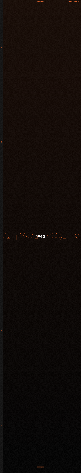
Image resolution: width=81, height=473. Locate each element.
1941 (1, 47)
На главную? (40, 467)
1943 (1, 236)
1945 (1, 425)
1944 (1, 331)
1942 (1, 142)
